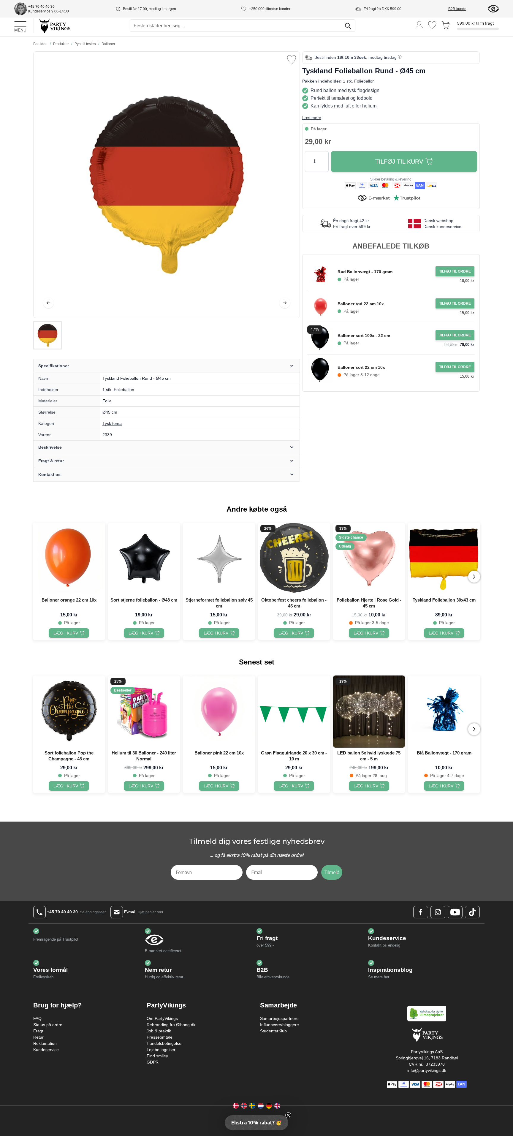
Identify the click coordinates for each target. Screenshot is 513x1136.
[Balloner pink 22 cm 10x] (219, 711)
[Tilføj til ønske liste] (291, 60)
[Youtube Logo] (455, 912)
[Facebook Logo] (420, 912)
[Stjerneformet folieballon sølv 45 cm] (219, 559)
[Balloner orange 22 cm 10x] (69, 559)
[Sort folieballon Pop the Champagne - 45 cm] (69, 711)
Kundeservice (46, 1049)
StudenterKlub (273, 1031)
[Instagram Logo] (437, 912)
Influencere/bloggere (279, 1024)
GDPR (153, 1062)
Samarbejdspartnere (279, 1018)
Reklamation (45, 1043)
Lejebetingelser (161, 1049)
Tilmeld (331, 872)
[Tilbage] (48, 303)
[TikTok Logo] (472, 912)
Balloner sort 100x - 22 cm (364, 335)
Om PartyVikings (162, 1018)
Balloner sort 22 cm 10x (361, 367)
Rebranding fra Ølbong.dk (171, 1024)
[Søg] (348, 26)
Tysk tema (112, 423)
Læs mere (311, 117)
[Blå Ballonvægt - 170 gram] (444, 711)
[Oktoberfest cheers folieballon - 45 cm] (294, 559)
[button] (256, 1122)
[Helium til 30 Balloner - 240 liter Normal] (144, 711)
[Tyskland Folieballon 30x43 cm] (444, 559)
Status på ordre (47, 1024)
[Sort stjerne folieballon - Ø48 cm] (144, 559)
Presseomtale (159, 1037)
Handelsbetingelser (165, 1043)
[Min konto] (419, 24)
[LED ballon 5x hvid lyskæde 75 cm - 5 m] (369, 711)
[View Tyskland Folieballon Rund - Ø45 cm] (47, 335)
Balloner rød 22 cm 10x (361, 303)
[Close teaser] (288, 1115)
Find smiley (157, 1055)
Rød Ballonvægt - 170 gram (365, 271)
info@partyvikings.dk (426, 1070)
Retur (38, 1037)
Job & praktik (159, 1031)
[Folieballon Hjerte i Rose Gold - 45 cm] (369, 559)
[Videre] (284, 303)
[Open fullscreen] (167, 185)
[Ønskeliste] (432, 25)
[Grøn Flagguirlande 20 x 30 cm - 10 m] (294, 711)
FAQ (37, 1018)
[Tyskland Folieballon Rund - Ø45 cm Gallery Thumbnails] (47, 335)
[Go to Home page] (54, 26)
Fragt (38, 1031)
